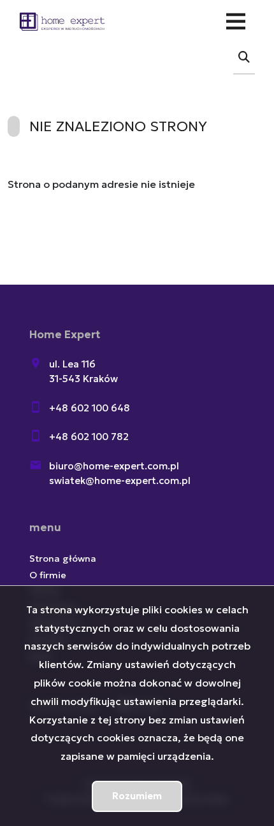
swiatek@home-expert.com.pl (120, 480)
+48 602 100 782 (89, 437)
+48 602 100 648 (89, 408)
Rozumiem (137, 796)
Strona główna (62, 558)
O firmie (47, 575)
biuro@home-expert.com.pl (114, 466)
